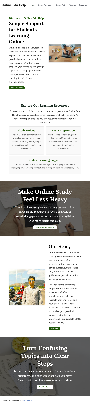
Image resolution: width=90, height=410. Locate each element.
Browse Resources (44, 5)
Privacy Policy (61, 5)
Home (33, 5)
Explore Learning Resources (45, 227)
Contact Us (83, 5)
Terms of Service (27, 400)
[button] (52, 5)
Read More (54, 328)
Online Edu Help (14, 5)
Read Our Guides (17, 88)
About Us (72, 5)
